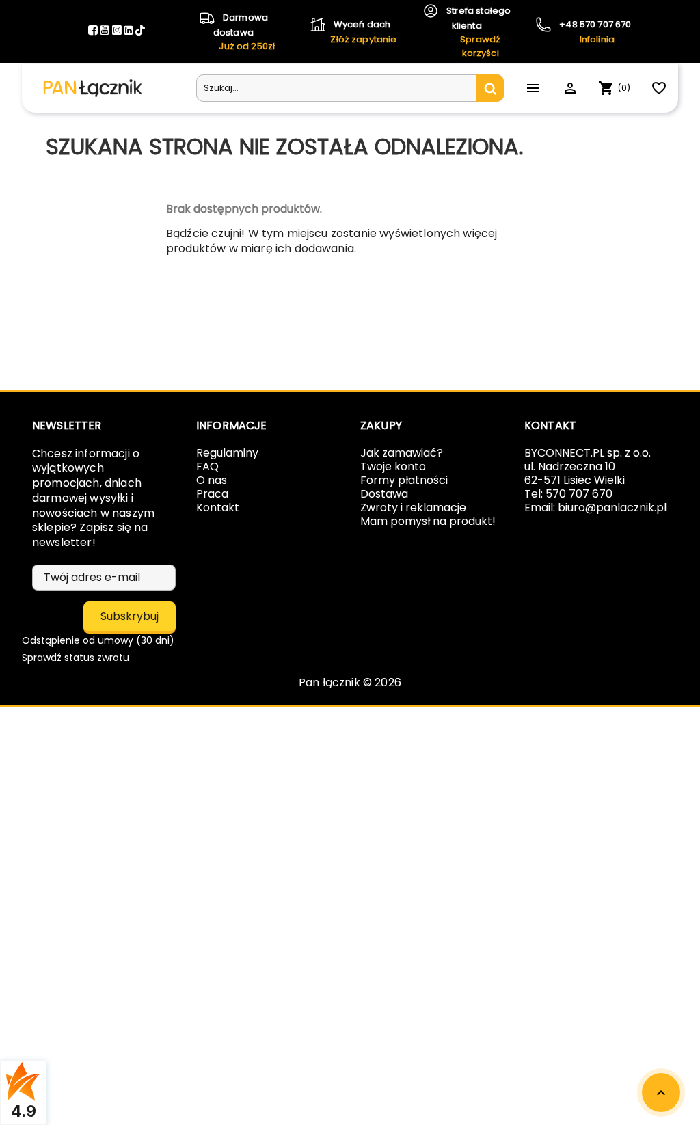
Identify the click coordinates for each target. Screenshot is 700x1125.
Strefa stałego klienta (477, 31)
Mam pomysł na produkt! (428, 521)
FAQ (207, 466)
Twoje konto (393, 466)
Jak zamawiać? (401, 453)
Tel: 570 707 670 (568, 494)
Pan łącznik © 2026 (350, 682)
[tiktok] (140, 31)
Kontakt (217, 507)
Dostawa (384, 494)
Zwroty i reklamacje (413, 507)
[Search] (490, 88)
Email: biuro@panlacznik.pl (595, 507)
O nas (211, 480)
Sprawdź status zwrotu (75, 657)
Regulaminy (227, 453)
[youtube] (105, 31)
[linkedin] (129, 31)
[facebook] (94, 31)
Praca (212, 494)
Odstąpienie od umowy (98, 640)
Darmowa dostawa (244, 32)
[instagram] (118, 31)
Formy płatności (404, 480)
